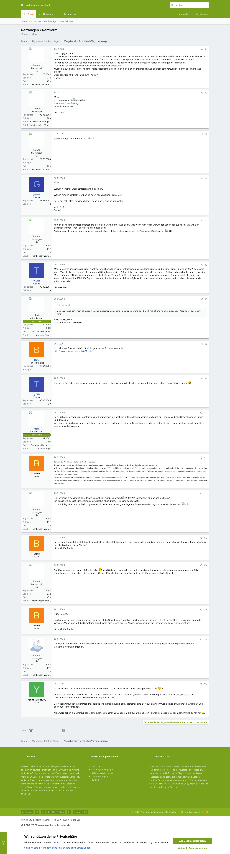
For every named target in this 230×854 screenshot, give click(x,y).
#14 (205, 565)
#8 (206, 344)
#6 (206, 265)
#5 (206, 220)
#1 (206, 49)
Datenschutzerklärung (102, 773)
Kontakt (95, 780)
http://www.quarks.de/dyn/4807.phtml (73, 351)
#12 (205, 493)
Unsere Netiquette (101, 776)
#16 (205, 639)
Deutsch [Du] (80, 812)
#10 (205, 412)
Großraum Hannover (41, 331)
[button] (55, 14)
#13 (205, 538)
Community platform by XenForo (51, 820)
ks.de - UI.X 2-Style (54, 812)
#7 (206, 299)
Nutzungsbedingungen (103, 769)
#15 (205, 609)
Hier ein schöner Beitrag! (66, 103)
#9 (206, 378)
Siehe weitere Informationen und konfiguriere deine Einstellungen (57, 847)
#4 (206, 178)
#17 (205, 684)
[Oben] (203, 812)
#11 (205, 457)
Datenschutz (171, 812)
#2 (206, 92)
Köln (49, 81)
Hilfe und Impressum (190, 812)
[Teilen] (202, 49)
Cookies (28, 812)
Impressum (97, 766)
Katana (27, 34)
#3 (206, 134)
